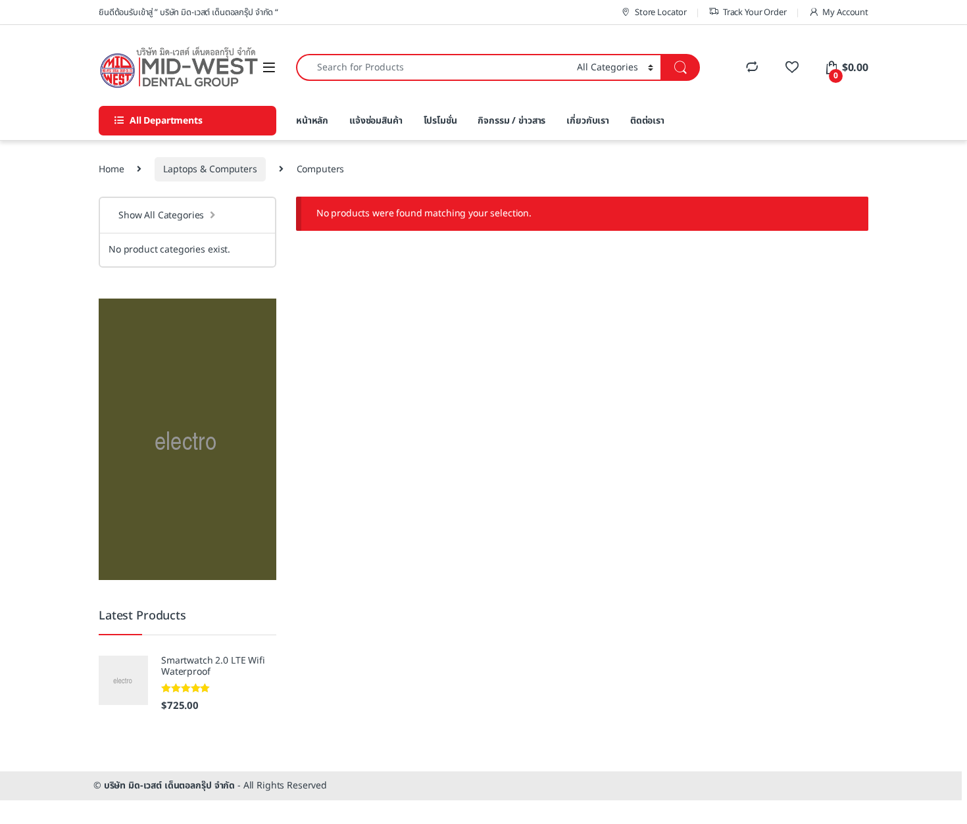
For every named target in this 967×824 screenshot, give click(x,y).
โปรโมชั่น (440, 121)
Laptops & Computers (210, 169)
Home (111, 169)
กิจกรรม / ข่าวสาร (511, 121)
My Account (845, 12)
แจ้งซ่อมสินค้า (376, 121)
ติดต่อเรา (647, 121)
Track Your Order (755, 12)
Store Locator (661, 12)
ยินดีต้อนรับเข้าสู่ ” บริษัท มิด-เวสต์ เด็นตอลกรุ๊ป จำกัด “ (188, 12)
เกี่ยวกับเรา (587, 121)
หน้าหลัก (312, 121)
